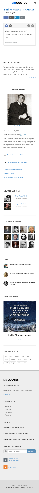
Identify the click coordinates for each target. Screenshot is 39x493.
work (25, 359)
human (13, 359)
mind (19, 359)
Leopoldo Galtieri (20, 204)
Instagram (8, 409)
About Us (30, 487)
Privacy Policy (20, 487)
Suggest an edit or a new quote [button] (17, 162)
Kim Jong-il (32, 77)
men (19, 363)
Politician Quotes (9, 173)
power (6, 359)
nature (16, 356)
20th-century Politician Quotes (13, 177)
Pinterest (8, 415)
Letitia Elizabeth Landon (19, 335)
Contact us (7, 394)
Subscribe (31, 451)
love (11, 356)
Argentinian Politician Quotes (13, 169)
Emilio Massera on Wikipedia (16, 155)
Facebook (8, 406)
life (5, 356)
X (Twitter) (8, 412)
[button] (35, 2)
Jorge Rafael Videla (21, 196)
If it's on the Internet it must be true (22, 273)
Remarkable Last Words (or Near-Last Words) (19, 439)
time (23, 356)
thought (13, 363)
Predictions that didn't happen (20, 264)
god (28, 356)
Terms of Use (10, 487)
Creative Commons (19, 126)
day (25, 363)
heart (6, 363)
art (30, 359)
